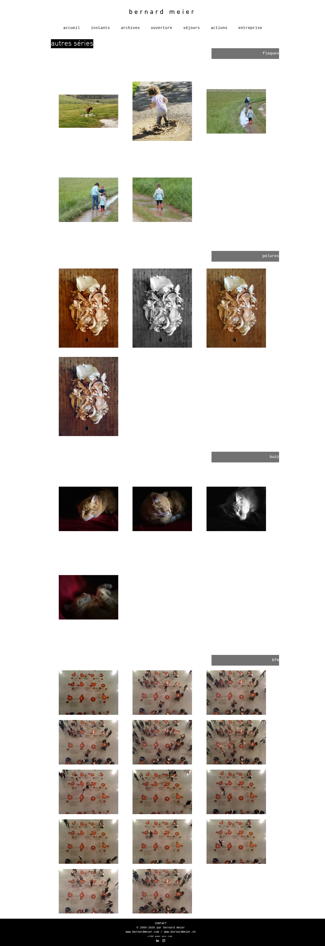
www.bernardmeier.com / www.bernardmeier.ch (161, 932)
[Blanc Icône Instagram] (164, 940)
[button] (245, 53)
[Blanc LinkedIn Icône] (157, 940)
